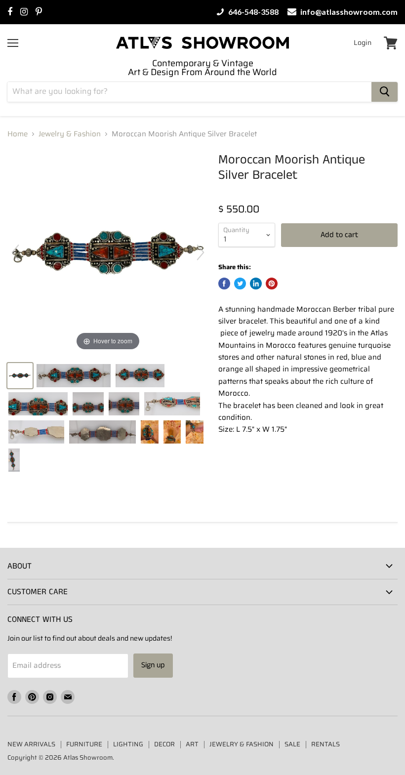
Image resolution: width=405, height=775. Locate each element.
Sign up (153, 665)
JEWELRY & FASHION (241, 744)
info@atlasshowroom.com (348, 11)
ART (192, 744)
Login (362, 42)
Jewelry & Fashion (70, 134)
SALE (292, 744)
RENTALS (325, 744)
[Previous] (15, 252)
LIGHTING (128, 744)
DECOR (164, 744)
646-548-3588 (253, 11)
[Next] (200, 252)
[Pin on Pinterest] (272, 283)
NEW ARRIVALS (31, 744)
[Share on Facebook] (224, 283)
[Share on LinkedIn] (256, 283)
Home (17, 134)
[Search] (384, 92)
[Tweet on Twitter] (240, 283)
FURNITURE (84, 744)
